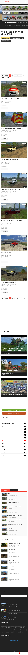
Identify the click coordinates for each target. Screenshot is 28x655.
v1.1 (10, 629)
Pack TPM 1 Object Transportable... (14, 524)
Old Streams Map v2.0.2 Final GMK (14, 519)
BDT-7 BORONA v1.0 (14, 640)
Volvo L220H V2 (12, 549)
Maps (14, 437)
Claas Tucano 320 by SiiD (14, 610)
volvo (12, 632)
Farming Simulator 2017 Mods (14, 410)
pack (12, 627)
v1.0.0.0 (20, 627)
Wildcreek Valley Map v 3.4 (12, 497)
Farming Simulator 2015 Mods (8, 99)
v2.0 (22, 632)
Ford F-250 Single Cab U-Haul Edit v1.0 (11, 98)
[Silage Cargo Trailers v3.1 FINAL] (14, 13)
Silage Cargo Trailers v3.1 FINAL (14, 23)
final (6, 627)
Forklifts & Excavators (14, 432)
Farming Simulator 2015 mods (14, 423)
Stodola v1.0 (11, 560)
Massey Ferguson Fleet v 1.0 (7, 373)
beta (21, 629)
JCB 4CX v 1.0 (10, 493)
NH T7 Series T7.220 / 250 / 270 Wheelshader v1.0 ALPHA (13, 394)
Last (21, 75)
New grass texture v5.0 (6, 351)
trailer (25, 629)
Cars (15, 99)
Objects (14, 440)
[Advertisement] (14, 59)
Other (14, 443)
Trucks (14, 455)
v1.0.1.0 (3, 629)
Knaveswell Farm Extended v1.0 (13, 533)
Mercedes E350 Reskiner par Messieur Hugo (12, 220)
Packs (4, 374)
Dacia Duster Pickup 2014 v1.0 (9, 282)
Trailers (14, 452)
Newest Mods (5, 38)
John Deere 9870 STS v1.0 (14, 543)
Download (5, 138)
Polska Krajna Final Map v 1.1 (13, 502)
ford (14, 629)
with (9, 627)
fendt (15, 632)
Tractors (4, 395)
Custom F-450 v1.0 (6, 252)
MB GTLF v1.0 (11, 572)
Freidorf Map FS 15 (12, 604)
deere (17, 629)
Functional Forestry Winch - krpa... (14, 506)
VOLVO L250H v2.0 (11, 511)
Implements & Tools (6, 353)
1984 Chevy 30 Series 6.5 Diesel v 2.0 (10, 189)
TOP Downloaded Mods (17, 38)
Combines (14, 429)
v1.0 (19, 632)
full (23, 627)
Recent (14, 490)
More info (10, 653)
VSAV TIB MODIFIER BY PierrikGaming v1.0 (12, 128)
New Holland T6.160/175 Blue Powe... (14, 515)
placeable (7, 632)
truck (16, 627)
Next (17, 75)
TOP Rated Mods (6, 40)
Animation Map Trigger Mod (14, 554)
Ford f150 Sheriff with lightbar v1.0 (10, 159)
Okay (23, 653)
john (2, 627)
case (7, 629)
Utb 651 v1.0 (9, 528)
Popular (5, 490)
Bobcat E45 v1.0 (11, 617)
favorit (3, 632)
